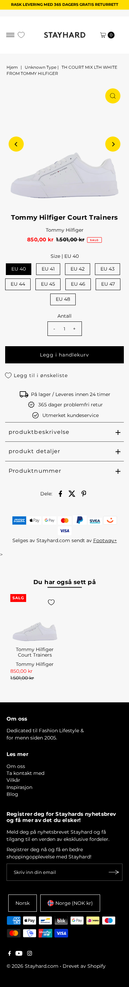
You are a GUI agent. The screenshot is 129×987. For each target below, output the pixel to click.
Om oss (16, 766)
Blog (12, 794)
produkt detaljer (34, 451)
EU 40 (18, 269)
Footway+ (105, 540)
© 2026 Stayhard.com (32, 966)
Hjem (12, 67)
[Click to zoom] (112, 95)
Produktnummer (35, 471)
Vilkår (13, 780)
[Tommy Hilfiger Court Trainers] (35, 618)
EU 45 (48, 284)
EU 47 (108, 284)
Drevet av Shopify (84, 966)
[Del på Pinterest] (84, 493)
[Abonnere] (113, 872)
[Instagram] (29, 954)
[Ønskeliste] (21, 35)
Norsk (22, 903)
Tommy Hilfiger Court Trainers (35, 652)
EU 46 (78, 284)
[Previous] (16, 144)
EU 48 (63, 299)
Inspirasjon (19, 787)
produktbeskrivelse (39, 432)
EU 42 (78, 269)
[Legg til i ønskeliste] (51, 602)
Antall (64, 316)
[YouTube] (18, 954)
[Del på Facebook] (60, 493)
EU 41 (48, 269)
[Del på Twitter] (72, 493)
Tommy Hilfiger (65, 230)
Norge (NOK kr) (74, 903)
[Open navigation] (10, 35)
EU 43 (107, 269)
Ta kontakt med (25, 773)
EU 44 (18, 284)
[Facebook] (9, 954)
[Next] (112, 144)
